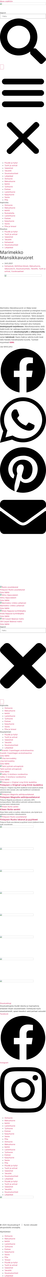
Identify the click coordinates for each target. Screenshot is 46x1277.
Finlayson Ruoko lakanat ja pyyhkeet (19, 819)
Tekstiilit (8, 171)
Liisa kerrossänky (7, 761)
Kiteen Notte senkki (10, 809)
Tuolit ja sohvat (10, 165)
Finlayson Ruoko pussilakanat (12, 590)
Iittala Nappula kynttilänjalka (12, 613)
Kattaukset (9, 266)
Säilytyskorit (9, 269)
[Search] (2, 67)
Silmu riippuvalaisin (8, 598)
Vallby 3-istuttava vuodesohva (13, 777)
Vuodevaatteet (17, 271)
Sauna (7, 197)
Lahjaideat (8, 176)
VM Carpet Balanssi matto (11, 621)
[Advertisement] (23, 563)
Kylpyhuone (9, 194)
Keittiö (7, 184)
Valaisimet (8, 168)
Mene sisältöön (6, 1)
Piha (6, 200)
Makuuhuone (9, 181)
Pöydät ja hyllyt (11, 163)
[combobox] (23, 16)
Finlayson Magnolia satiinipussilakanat (20, 797)
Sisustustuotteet (11, 173)
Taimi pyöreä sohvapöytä (10, 769)
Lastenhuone (9, 192)
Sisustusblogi (5, 1003)
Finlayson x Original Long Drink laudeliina (21, 785)
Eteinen (7, 189)
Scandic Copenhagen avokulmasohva (16, 753)
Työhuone (8, 187)
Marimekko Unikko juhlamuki (12, 605)
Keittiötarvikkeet (21, 266)
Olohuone (8, 179)
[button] (23, 115)
